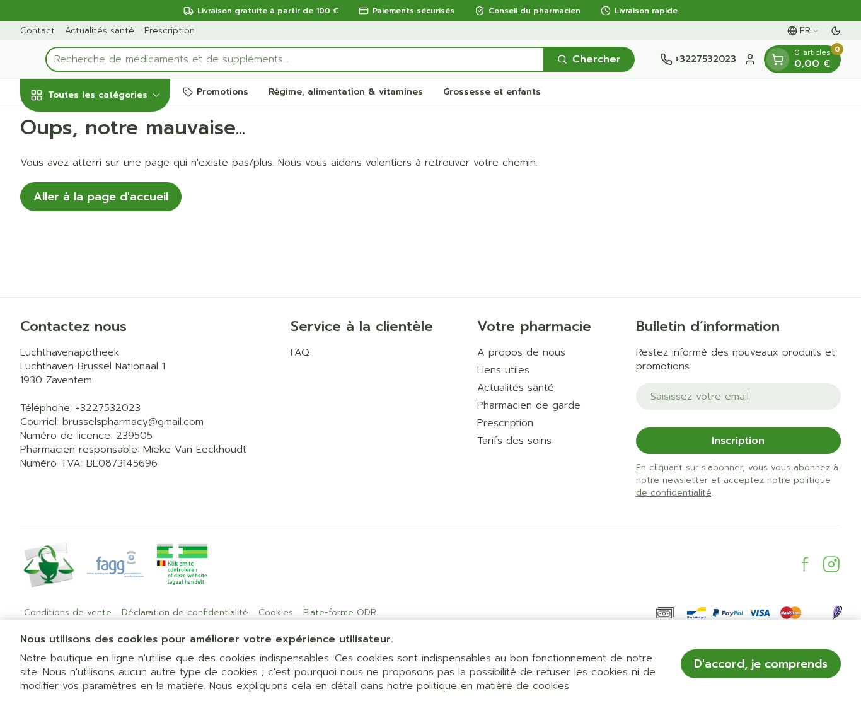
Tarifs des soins (514, 441)
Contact (37, 30)
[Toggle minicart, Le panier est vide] (777, 59)
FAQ (300, 352)
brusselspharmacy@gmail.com (133, 421)
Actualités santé (99, 30)
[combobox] (295, 59)
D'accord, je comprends (761, 664)
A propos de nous (521, 352)
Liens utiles (503, 370)
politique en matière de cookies (493, 685)
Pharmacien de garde (529, 405)
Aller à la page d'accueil (100, 197)
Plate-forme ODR (339, 612)
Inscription (738, 440)
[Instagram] (831, 564)
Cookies (275, 612)
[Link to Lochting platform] (837, 612)
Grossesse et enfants (492, 91)
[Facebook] (804, 564)
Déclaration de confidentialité (185, 612)
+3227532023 (108, 407)
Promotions (222, 91)
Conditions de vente (68, 612)
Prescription (169, 30)
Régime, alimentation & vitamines (346, 91)
